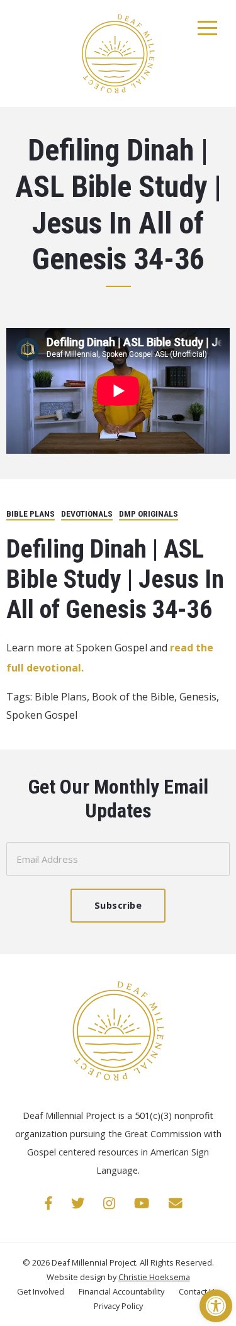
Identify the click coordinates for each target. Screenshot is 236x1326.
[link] (48, 1203)
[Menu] (207, 28)
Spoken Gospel (41, 715)
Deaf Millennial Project (94, 1262)
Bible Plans (30, 513)
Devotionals (87, 513)
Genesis (197, 697)
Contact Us (199, 1291)
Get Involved (41, 1291)
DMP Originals (148, 513)
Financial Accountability (122, 1291)
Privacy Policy (118, 1306)
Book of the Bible (133, 697)
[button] (215, 1305)
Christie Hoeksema (154, 1277)
